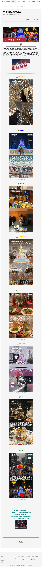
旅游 (21, 556)
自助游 (19, 556)
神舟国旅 (33, 556)
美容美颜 (18, 1)
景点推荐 (13, 1)
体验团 (33, 1)
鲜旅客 (23, 556)
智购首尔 (28, 1)
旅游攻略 (12, 6)
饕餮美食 (8, 1)
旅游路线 (36, 556)
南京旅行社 (29, 556)
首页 (2, 6)
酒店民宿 (23, 1)
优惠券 (38, 1)
